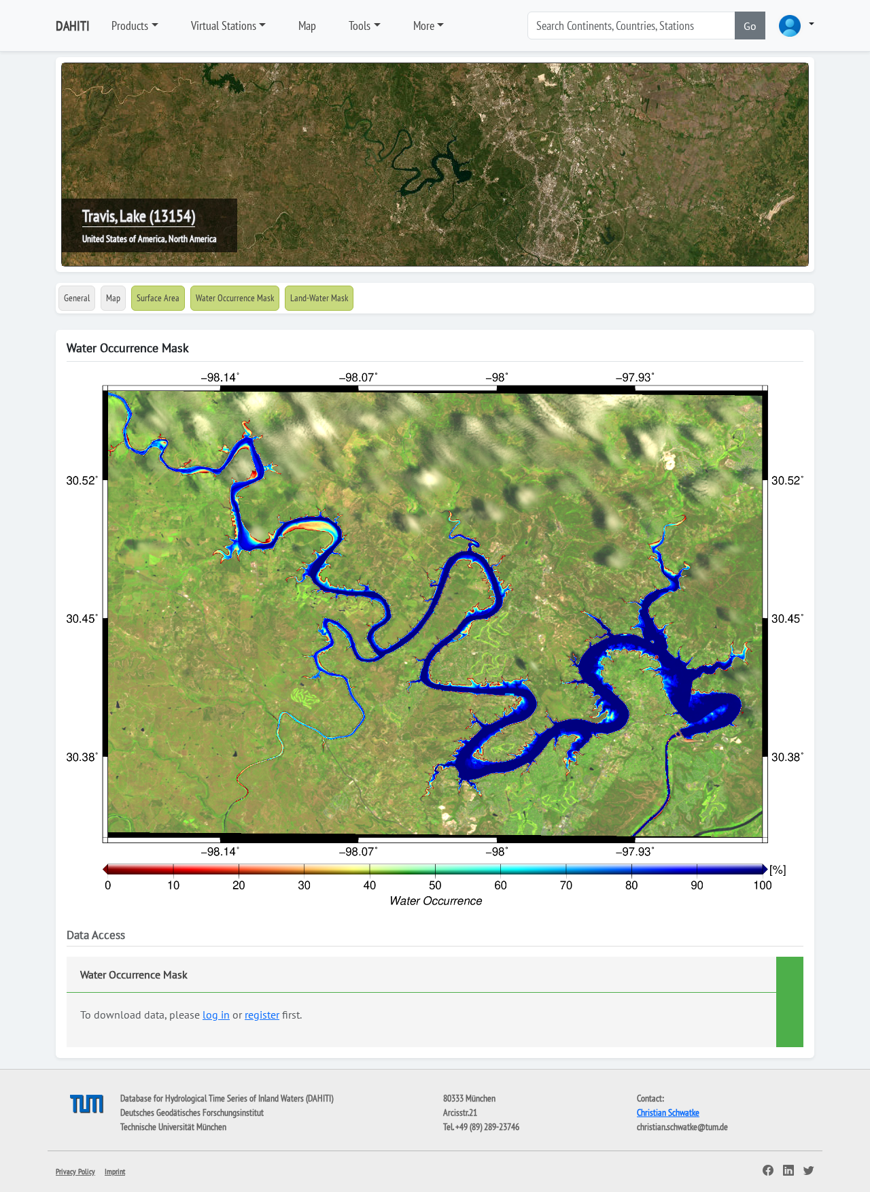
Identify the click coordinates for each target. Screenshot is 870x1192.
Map (307, 25)
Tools (359, 25)
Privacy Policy (75, 1171)
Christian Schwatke (668, 1112)
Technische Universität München (173, 1127)
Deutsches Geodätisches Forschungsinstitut (192, 1112)
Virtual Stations (223, 25)
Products (129, 25)
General (77, 298)
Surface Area (158, 298)
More (423, 25)
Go (750, 26)
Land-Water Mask (319, 298)
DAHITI (73, 26)
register (262, 1014)
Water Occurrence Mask (235, 298)
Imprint (115, 1171)
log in (216, 1014)
